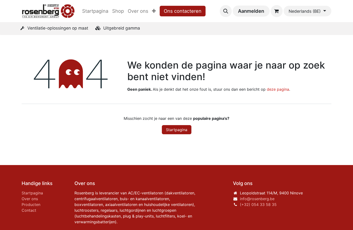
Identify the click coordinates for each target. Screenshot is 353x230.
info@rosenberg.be (257, 198)
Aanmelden (251, 11)
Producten (31, 204)
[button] (226, 11)
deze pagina (278, 89)
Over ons (30, 198)
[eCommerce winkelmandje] (277, 11)
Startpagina (176, 129)
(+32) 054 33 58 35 (258, 204)
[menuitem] (95, 11)
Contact (29, 210)
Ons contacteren (182, 11)
